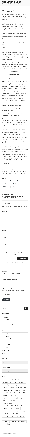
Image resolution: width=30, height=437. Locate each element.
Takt (13, 416)
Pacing (21, 398)
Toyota (13, 421)
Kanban (12, 392)
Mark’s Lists (5, 342)
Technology (20, 416)
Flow (5, 387)
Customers (14, 385)
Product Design (19, 406)
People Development (17, 196)
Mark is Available (8, 322)
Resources (6, 347)
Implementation (8, 390)
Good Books (7, 344)
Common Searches (7, 333)
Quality (17, 408)
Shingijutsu (6, 336)
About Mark (5, 317)
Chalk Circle (7, 382)
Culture (6, 385)
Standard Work (16, 413)
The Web (6, 421)
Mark (14, 8)
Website (4, 245)
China (15, 382)
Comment (5, 211)
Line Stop (13, 395)
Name (4, 230)
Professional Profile (9, 324)
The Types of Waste (9, 338)
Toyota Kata (22, 421)
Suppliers (6, 416)
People (12, 400)
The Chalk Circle (16, 419)
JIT (23, 390)
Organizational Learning (10, 398)
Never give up (5, 163)
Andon (20, 379)
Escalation (23, 385)
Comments (5, 331)
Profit (5, 408)
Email (4, 237)
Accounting (6, 379)
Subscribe (6, 299)
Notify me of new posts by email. (12, 255)
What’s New (5, 353)
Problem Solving (8, 406)
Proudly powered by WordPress (9, 433)
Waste (10, 424)
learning (5, 395)
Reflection (7, 197)
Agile (14, 379)
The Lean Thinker (11, 2)
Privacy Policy (5, 350)
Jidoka (17, 390)
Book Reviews (5, 328)
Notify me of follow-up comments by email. (14, 252)
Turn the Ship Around (8, 81)
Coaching (22, 382)
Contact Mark (7, 319)
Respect (13, 197)
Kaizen (5, 392)
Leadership (7, 196)
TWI (4, 424)
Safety (22, 411)
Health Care (22, 387)
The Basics (6, 419)
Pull (10, 408)
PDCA (5, 400)
